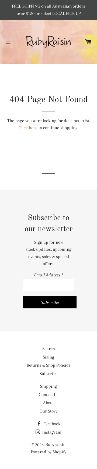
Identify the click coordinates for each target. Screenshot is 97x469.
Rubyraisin (55, 444)
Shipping (48, 386)
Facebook (51, 423)
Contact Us (48, 394)
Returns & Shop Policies (48, 365)
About (48, 402)
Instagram (51, 432)
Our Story (48, 411)
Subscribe (49, 373)
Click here (28, 127)
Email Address (48, 274)
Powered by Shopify (48, 451)
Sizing (48, 357)
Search (48, 348)
